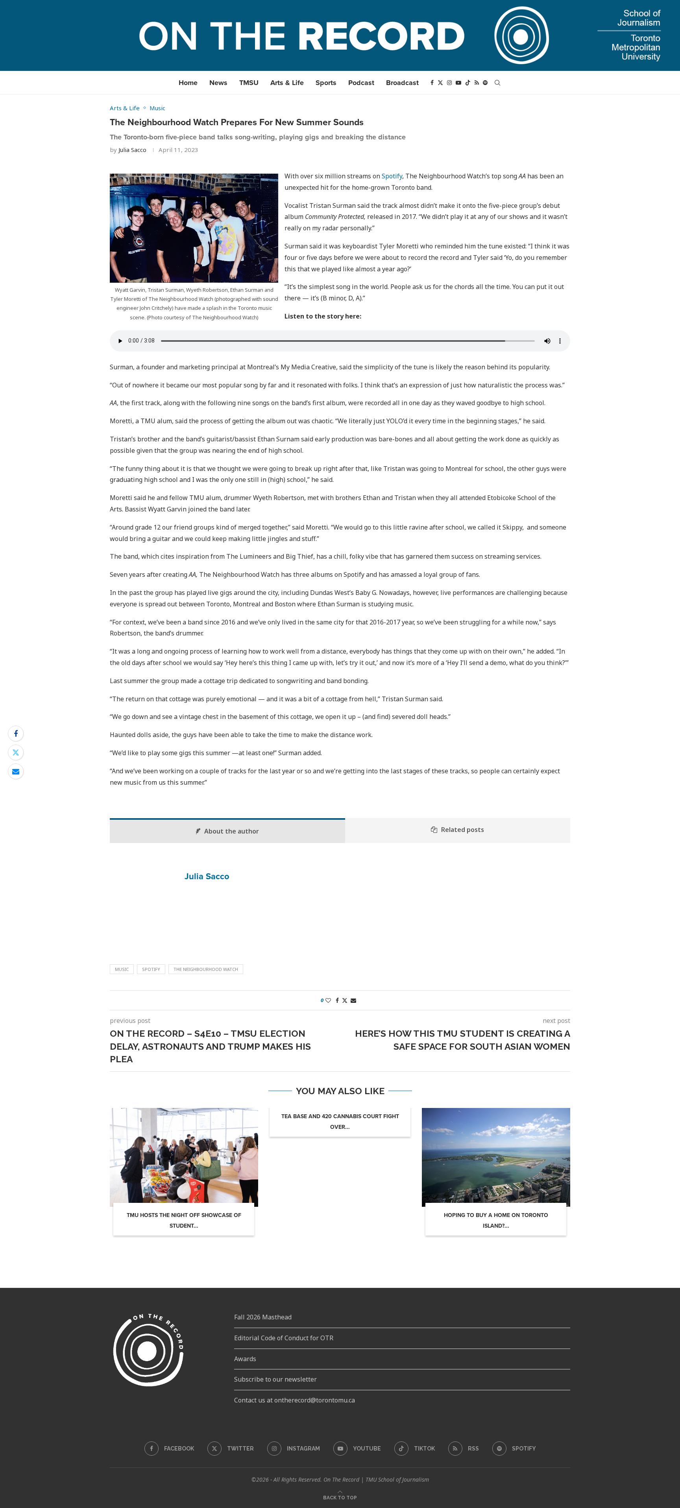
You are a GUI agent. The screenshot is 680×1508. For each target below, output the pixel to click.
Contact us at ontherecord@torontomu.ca (294, 1400)
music (122, 969)
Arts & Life (287, 83)
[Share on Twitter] (16, 752)
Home (188, 83)
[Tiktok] (468, 82)
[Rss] (477, 82)
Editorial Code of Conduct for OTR (283, 1338)
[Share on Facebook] (16, 733)
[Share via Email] (16, 771)
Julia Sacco (132, 150)
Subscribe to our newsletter (275, 1379)
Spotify (392, 176)
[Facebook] (432, 82)
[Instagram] (449, 82)
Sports (326, 83)
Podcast (361, 83)
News (218, 83)
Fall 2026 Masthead (263, 1317)
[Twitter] (440, 82)
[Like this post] (328, 1000)
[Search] (497, 82)
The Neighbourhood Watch (206, 969)
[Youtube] (458, 82)
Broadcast (402, 83)
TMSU (249, 83)
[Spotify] (485, 82)
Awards (245, 1358)
